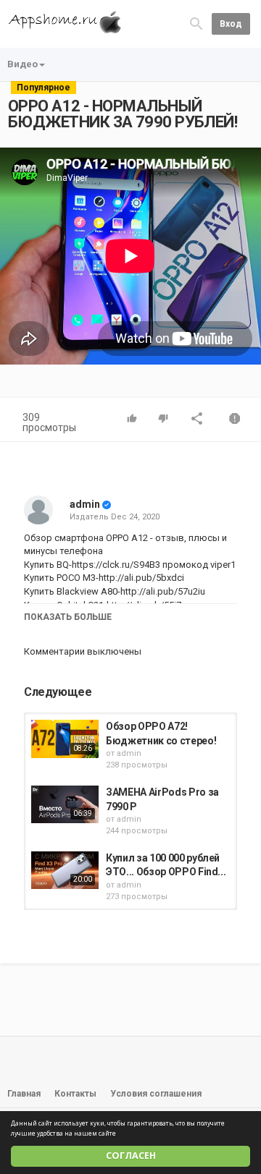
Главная (24, 1094)
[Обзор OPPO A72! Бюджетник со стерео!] (65, 738)
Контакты (75, 1094)
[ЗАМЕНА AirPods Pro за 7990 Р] (65, 804)
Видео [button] (22, 64)
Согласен (131, 1155)
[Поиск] (196, 22)
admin (85, 504)
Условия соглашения (156, 1094)
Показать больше (68, 617)
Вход (231, 24)
